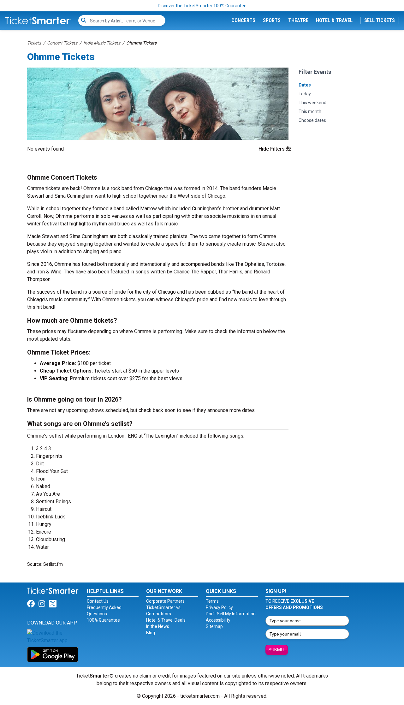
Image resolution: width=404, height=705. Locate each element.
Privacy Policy (219, 607)
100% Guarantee (103, 620)
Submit (277, 649)
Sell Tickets (379, 20)
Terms (212, 601)
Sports (272, 20)
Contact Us (98, 601)
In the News (157, 626)
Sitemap (214, 626)
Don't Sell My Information (231, 613)
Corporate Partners (165, 601)
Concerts (243, 20)
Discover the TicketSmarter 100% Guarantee (202, 5)
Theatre (298, 20)
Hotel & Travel (334, 20)
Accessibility (218, 620)
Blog (150, 632)
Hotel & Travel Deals (166, 620)
